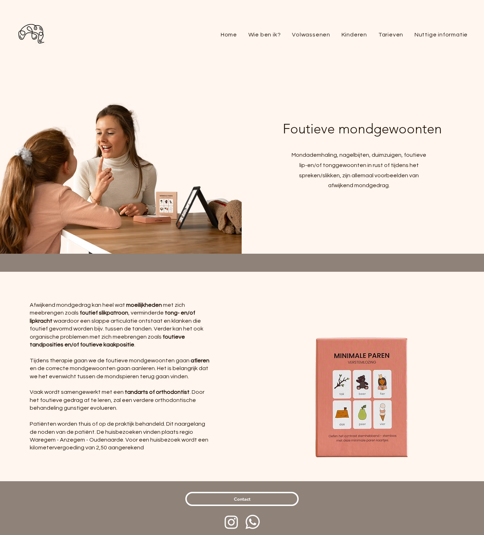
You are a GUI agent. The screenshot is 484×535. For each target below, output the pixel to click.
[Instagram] (231, 522)
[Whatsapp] (252, 522)
